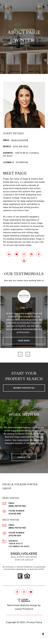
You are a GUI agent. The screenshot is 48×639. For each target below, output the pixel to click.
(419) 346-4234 (20, 146)
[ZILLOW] (24, 260)
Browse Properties (24, 388)
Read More (24, 341)
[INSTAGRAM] (24, 254)
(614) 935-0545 (15, 514)
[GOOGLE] (31, 254)
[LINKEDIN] (9, 254)
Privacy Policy (34, 622)
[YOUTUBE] (16, 254)
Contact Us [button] (24, 457)
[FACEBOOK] (38, 254)
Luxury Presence (24, 609)
